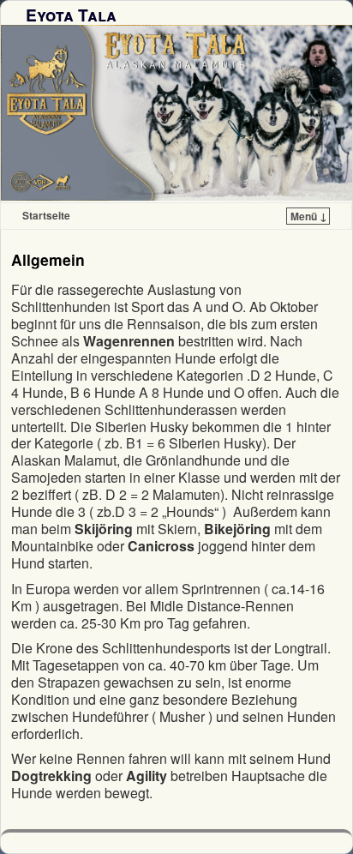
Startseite (46, 215)
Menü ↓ (308, 216)
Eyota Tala (71, 15)
